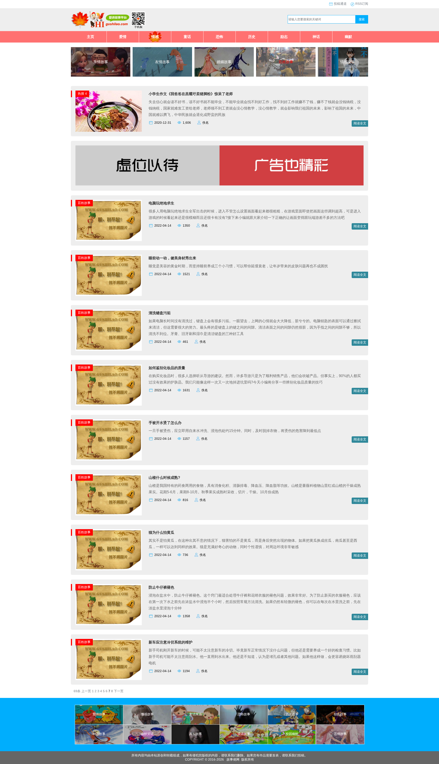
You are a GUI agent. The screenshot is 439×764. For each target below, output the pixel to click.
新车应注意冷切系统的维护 (171, 642)
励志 (284, 37)
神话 (316, 37)
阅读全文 (359, 123)
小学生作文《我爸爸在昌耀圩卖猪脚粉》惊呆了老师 (191, 94)
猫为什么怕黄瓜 (161, 532)
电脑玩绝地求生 (161, 203)
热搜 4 (82, 93)
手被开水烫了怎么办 (165, 423)
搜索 (362, 19)
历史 (251, 37)
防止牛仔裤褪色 (161, 587)
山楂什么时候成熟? (164, 478)
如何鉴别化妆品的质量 (167, 368)
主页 (90, 37)
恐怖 (219, 37)
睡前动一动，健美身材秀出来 (172, 258)
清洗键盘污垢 (160, 313)
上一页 (86, 691)
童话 (187, 37)
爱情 (122, 37)
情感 (155, 37)
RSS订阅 (361, 3)
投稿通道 (340, 3)
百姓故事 (84, 203)
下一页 (118, 691)
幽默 (348, 37)
